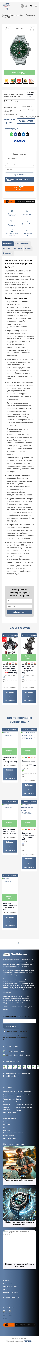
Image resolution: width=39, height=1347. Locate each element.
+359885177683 (17, 1051)
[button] (22, 6)
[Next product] (7, 29)
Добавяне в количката (19, 180)
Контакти (6, 1124)
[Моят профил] (26, 6)
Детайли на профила (10, 1292)
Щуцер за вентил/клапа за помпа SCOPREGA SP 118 (28, 762)
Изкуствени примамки (24, 1104)
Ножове (19, 1110)
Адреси (5, 1289)
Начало (5, 15)
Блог (5, 1127)
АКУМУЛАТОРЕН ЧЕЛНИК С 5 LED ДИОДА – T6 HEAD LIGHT (9, 668)
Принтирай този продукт (12, 101)
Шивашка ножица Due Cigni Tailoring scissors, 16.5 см (10, 831)
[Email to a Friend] (27, 134)
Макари (19, 1102)
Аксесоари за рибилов (24, 1107)
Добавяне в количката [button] (10, 696)
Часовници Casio (17, 15)
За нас (5, 1122)
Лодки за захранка (6, 1108)
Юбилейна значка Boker (9, 758)
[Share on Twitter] (23, 134)
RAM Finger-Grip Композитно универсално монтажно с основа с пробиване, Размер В (28, 668)
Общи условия (8, 1135)
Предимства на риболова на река (19, 1180)
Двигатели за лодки (8, 1095)
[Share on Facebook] (15, 134)
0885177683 (27, 121)
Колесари (6, 1104)
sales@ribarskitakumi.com (19, 1055)
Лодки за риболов (9, 1091)
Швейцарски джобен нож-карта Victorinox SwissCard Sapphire (10, 904)
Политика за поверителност (13, 1133)
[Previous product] (32, 29)
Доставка (6, 1130)
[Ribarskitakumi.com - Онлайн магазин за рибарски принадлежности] (8, 6)
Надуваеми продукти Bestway (23, 1095)
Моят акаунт (7, 1284)
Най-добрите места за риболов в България (19, 1265)
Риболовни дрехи (9, 1112)
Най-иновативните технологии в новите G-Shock (19, 1223)
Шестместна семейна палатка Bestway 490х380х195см (28, 834)
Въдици (19, 1099)
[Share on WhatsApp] (11, 134)
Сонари (6, 1102)
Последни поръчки (10, 1286)
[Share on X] (19, 134)
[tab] (8, 243)
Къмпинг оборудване (23, 1091)
